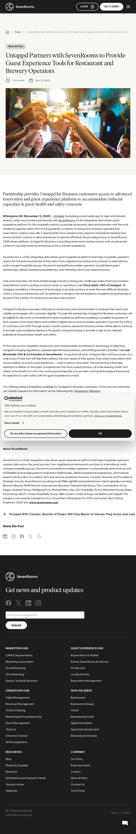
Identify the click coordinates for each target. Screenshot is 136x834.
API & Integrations (17, 742)
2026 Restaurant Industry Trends (26, 778)
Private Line (78, 668)
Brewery (95, 391)
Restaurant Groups (82, 704)
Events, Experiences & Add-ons (90, 661)
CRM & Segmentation (19, 655)
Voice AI (11, 729)
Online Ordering (15, 710)
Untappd (58, 216)
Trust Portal (77, 790)
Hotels (75, 710)
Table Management (18, 697)
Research (11, 771)
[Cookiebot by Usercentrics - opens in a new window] (13, 398)
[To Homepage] (20, 7)
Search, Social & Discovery (22, 680)
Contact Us (78, 784)
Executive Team (80, 765)
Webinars (11, 790)
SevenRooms (66, 220)
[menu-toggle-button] (128, 7)
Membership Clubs (82, 716)
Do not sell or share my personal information (35, 433)
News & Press (79, 778)
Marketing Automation (19, 661)
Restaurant (81, 391)
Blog (8, 759)
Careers (76, 771)
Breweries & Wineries (84, 735)
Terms (115, 812)
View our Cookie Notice (108, 415)
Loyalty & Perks (80, 674)
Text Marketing (15, 674)
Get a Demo (111, 6)
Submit (16, 625)
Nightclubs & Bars (81, 723)
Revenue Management (20, 704)
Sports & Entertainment (85, 729)
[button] (39, 536)
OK (100, 433)
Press (18, 32)
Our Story (77, 759)
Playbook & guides (17, 765)
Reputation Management (86, 680)
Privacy (125, 812)
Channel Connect (17, 735)
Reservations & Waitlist (85, 655)
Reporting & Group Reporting (23, 716)
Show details (11, 423)
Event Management (18, 723)
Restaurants (78, 697)
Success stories (15, 784)
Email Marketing (15, 668)
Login (84, 6)
